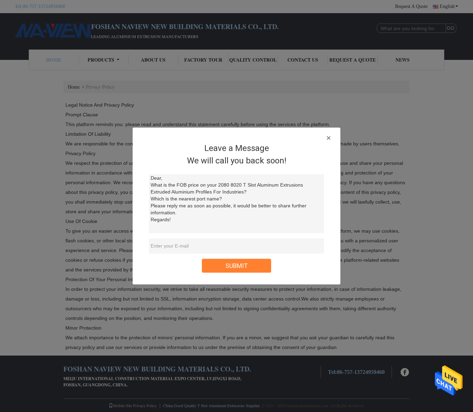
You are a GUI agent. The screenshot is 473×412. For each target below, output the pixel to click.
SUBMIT (236, 265)
